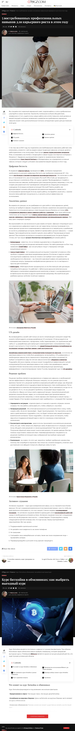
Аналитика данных (49, 134)
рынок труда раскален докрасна (56, 152)
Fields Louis (13, 31)
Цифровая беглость (18, 133)
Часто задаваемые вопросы (20, 677)
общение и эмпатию (59, 360)
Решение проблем (49, 137)
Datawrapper (15, 242)
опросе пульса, (24, 171)
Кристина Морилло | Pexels (27, 496)
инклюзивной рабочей (63, 513)
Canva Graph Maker (17, 252)
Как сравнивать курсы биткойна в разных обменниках (23, 673)
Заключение (47, 677)
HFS (42, 171)
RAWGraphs (14, 266)
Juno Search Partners (29, 159)
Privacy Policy (28, 728)
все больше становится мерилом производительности (35, 175)
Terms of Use (39, 728)
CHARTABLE (23, 247)
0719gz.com (36, 2)
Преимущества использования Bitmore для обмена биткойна (55, 668)
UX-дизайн (16, 137)
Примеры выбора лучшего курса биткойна (56, 672)
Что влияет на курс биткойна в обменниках (25, 667)
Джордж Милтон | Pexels (26, 328)
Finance (4, 13)
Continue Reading (37, 716)
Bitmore (34, 654)
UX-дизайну (67, 369)
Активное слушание (18, 140)
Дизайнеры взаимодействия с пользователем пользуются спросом (35, 353)
